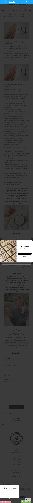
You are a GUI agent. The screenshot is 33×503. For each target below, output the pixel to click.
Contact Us (26, 501)
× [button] (18, 484)
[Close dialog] (32, 241)
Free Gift (12, 2)
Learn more (9, 495)
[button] (11, 502)
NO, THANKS (25, 256)
